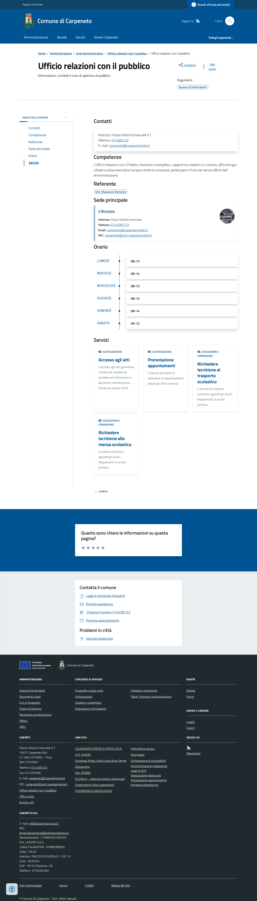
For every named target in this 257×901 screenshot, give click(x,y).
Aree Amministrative (89, 53)
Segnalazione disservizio (146, 775)
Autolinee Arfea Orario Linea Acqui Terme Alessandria (100, 763)
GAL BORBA (83, 772)
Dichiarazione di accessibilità (148, 760)
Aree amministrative (32, 690)
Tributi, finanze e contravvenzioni (151, 696)
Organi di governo (30, 708)
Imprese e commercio (144, 690)
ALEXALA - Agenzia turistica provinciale (100, 779)
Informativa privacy (143, 748)
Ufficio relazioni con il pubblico (127, 53)
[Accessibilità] (12, 889)
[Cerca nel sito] (228, 20)
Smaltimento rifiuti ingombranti (94, 785)
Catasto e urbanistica (88, 702)
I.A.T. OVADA (83, 754)
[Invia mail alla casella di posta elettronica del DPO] (44, 823)
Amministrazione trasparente (149, 766)
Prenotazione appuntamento (149, 780)
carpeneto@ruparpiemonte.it (129, 145)
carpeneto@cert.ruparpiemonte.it (128, 235)
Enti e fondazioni (29, 702)
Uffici (22, 726)
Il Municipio (106, 211)
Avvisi (190, 696)
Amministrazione (36, 37)
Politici (23, 720)
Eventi (190, 728)
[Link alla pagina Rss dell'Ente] (188, 748)
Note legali (137, 754)
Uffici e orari (26, 796)
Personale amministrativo (35, 714)
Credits (89, 885)
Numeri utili (26, 802)
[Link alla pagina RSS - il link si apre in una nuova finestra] (198, 21)
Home (42, 53)
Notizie (190, 690)
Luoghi (190, 722)
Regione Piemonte (33, 4)
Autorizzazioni (83, 696)
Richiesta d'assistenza (144, 785)
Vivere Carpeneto (106, 37)
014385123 (120, 140)
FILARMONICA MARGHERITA (93, 791)
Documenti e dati (30, 696)
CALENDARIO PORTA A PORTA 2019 (98, 748)
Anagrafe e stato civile (89, 690)
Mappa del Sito (120, 885)
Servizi (80, 37)
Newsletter (193, 753)
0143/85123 (120, 224)
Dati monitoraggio (30, 885)
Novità (62, 37)
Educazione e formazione (90, 708)
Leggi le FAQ (138, 770)
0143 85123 (39, 767)
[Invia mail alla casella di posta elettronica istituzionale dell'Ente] (47, 778)
